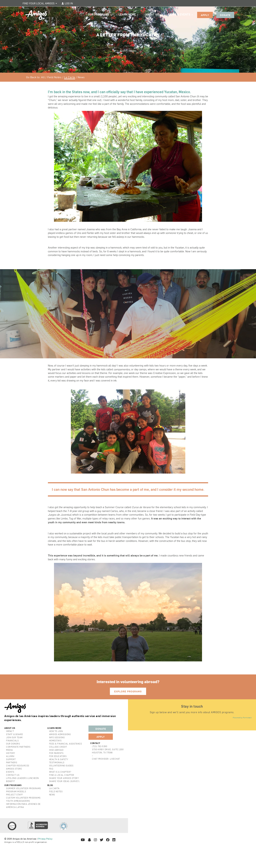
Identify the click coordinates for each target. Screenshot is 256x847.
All (43, 77)
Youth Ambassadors (18, 800)
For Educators (58, 756)
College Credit (58, 746)
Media (9, 749)
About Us (152, 14)
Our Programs (99, 14)
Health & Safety (58, 759)
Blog (50, 785)
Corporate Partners (18, 746)
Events (10, 771)
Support (11, 759)
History (10, 753)
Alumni (10, 756)
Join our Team (14, 737)
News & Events (179, 14)
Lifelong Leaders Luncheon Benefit (22, 780)
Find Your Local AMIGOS (39, 3)
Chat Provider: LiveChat (106, 758)
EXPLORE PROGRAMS (128, 691)
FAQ (51, 768)
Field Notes (54, 77)
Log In (68, 3)
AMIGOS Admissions (60, 734)
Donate (225, 15)
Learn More (128, 14)
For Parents (56, 753)
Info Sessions (57, 737)
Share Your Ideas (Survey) (64, 781)
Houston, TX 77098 (102, 752)
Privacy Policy (45, 838)
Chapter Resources (17, 765)
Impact (10, 731)
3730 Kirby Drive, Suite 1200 (107, 749)
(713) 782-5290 (99, 746)
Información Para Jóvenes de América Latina (23, 805)
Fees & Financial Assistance (65, 743)
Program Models (16, 791)
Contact (95, 743)
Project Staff (14, 794)
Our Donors (13, 743)
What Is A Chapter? (60, 771)
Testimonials (56, 762)
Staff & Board (14, 734)
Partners (11, 762)
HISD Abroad (56, 749)
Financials (12, 740)
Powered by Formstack (242, 717)
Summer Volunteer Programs (23, 788)
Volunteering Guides (61, 765)
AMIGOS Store (14, 768)
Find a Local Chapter (61, 774)
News (81, 77)
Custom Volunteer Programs (23, 797)
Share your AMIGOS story (64, 778)
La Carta (69, 77)
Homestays (55, 740)
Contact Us (12, 774)
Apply (205, 15)
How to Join (56, 731)
